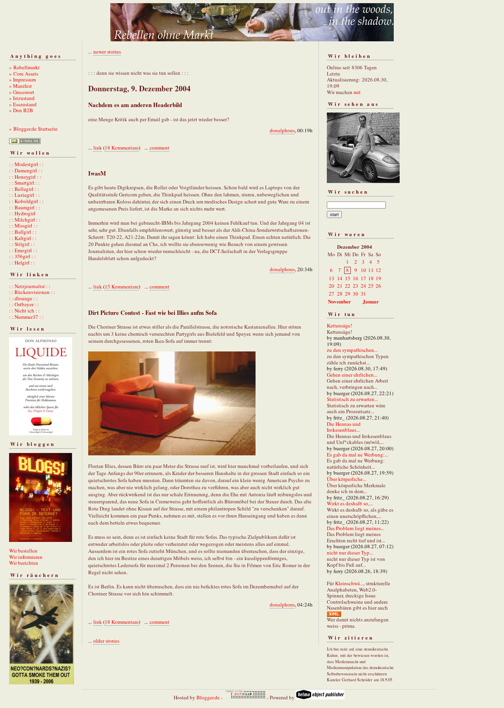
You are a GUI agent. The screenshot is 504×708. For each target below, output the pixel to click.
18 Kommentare (122, 147)
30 (355, 293)
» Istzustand (22, 98)
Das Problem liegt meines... (355, 528)
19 (378, 278)
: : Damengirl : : (26, 170)
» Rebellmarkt (24, 67)
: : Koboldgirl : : (26, 201)
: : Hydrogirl (22, 213)
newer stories (107, 51)
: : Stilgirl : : (22, 244)
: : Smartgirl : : (24, 182)
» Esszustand (23, 104)
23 (355, 285)
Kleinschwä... (349, 583)
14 (340, 278)
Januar (371, 301)
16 (355, 278)
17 (363, 278)
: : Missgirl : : (23, 225)
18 (371, 278)
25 (371, 285)
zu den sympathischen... (352, 349)
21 (340, 285)
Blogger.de (208, 697)
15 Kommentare (122, 286)
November (339, 301)
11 (371, 270)
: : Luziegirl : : (24, 194)
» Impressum (22, 79)
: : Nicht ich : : (24, 310)
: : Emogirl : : (23, 250)
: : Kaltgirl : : (23, 238)
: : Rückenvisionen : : (32, 292)
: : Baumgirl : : (24, 207)
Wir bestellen (23, 550)
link (97, 147)
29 (347, 293)
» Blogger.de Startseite (33, 128)
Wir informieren (26, 556)
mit (357, 92)
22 (347, 285)
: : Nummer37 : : (26, 316)
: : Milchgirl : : (25, 219)
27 (331, 293)
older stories (106, 640)
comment (159, 147)
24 (363, 285)
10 (363, 270)
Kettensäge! (339, 325)
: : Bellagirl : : (24, 188)
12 (378, 270)
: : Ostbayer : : (24, 304)
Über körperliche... (346, 478)
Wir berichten (23, 562)
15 (347, 278)
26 (378, 285)
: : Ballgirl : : (23, 231)
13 (331, 278)
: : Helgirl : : (22, 262)
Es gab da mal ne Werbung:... (357, 454)
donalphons (282, 130)
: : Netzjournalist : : (29, 286)
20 (331, 285)
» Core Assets (23, 73)
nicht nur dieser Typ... (350, 552)
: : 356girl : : (22, 256)
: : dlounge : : (23, 298)
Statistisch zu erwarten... (352, 399)
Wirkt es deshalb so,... (350, 503)
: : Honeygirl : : (25, 176)
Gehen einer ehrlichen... (352, 374)
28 (340, 293)
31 (363, 293)
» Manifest (20, 85)
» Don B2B (21, 110)
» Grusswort (21, 92)
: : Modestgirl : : (26, 164)
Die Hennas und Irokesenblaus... (344, 427)
